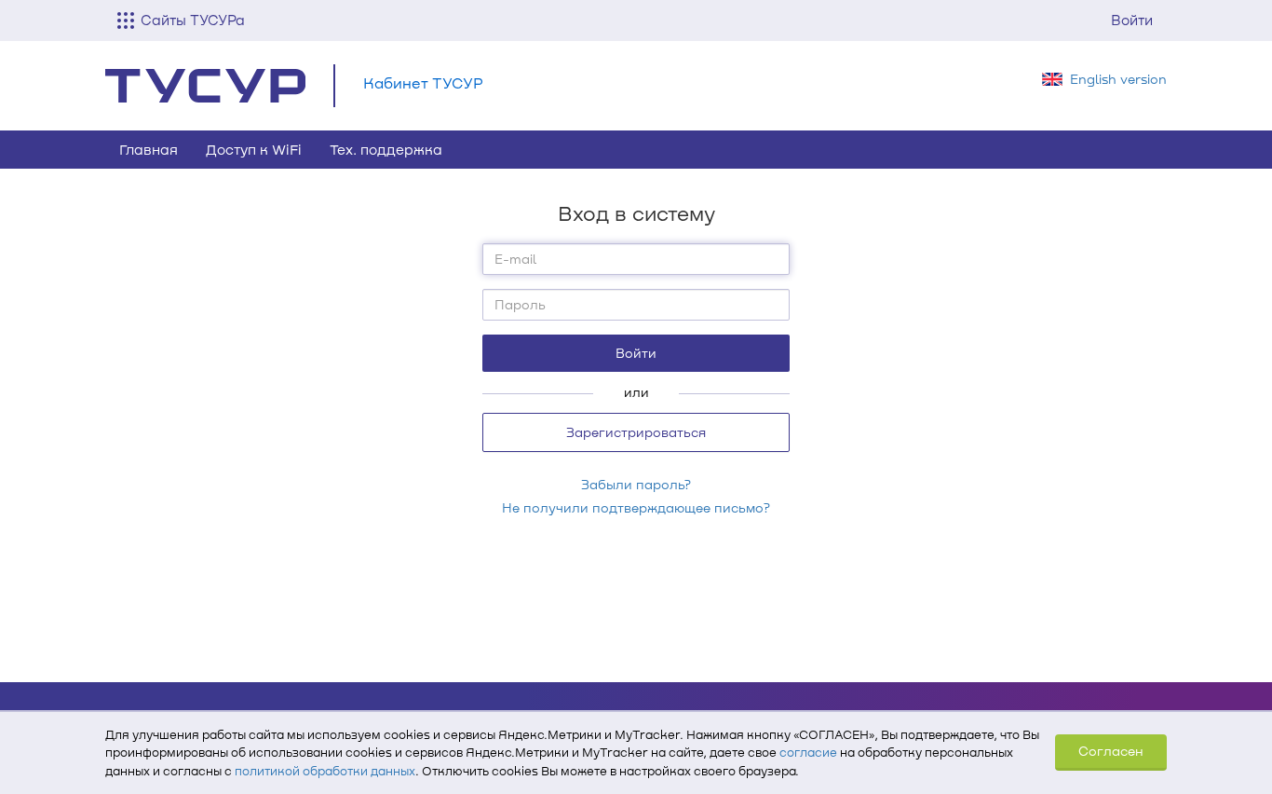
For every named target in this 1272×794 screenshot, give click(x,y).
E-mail (515, 259)
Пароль (520, 304)
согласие (808, 752)
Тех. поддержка (386, 149)
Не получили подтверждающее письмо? (636, 507)
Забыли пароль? (636, 484)
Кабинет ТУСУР (423, 82)
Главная (148, 149)
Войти (1132, 19)
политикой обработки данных (325, 770)
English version (1118, 79)
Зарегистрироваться (636, 432)
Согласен (1110, 751)
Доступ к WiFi (254, 149)
